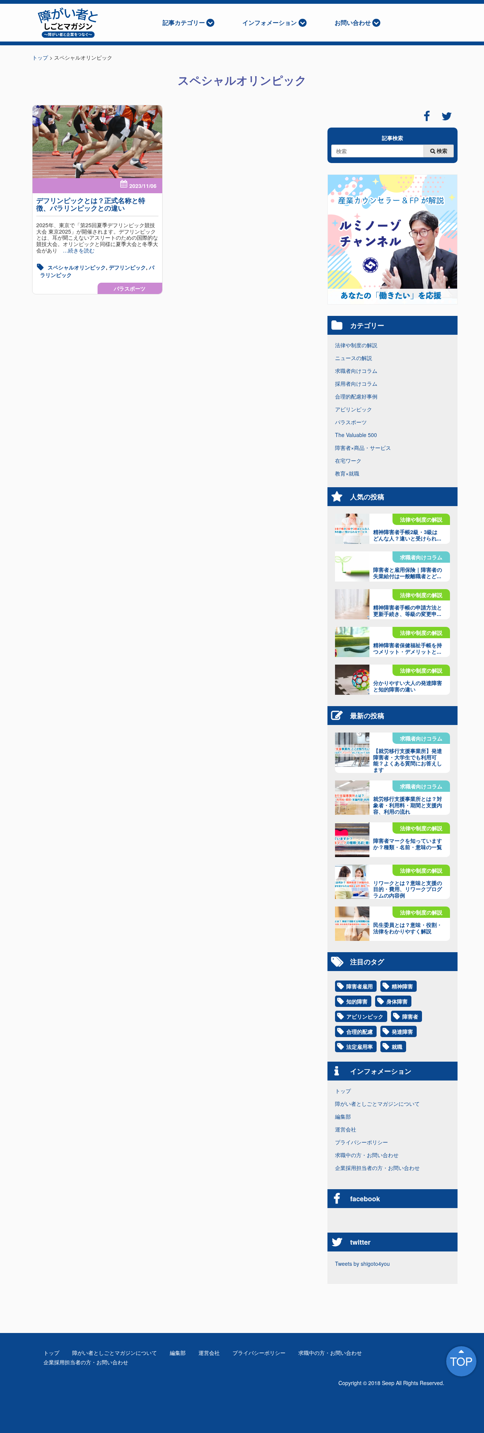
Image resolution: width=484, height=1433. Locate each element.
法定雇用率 (359, 1046)
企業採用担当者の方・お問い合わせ (377, 1167)
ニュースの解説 (353, 358)
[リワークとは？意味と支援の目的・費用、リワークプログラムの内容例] (352, 882)
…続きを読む (76, 250)
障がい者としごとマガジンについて (377, 1103)
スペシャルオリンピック (77, 267)
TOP (461, 1361)
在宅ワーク (348, 460)
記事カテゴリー (184, 22)
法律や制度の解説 (356, 345)
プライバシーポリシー (361, 1142)
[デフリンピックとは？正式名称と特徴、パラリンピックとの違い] (97, 141)
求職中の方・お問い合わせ (367, 1155)
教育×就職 (347, 473)
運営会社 (345, 1129)
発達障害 (402, 1031)
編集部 (343, 1116)
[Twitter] (446, 116)
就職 (397, 1046)
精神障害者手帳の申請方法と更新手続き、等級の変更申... (407, 610)
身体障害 (397, 1001)
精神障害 (402, 986)
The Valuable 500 (356, 435)
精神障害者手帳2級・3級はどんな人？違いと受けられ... (407, 535)
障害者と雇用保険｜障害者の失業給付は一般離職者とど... (407, 573)
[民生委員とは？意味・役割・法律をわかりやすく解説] (352, 924)
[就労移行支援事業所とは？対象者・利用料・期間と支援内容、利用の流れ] (352, 797)
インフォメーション (269, 22)
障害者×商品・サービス (363, 447)
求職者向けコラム (356, 370)
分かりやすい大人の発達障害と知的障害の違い (407, 686)
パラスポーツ (130, 288)
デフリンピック (127, 267)
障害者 (410, 1016)
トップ (343, 1090)
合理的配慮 (359, 1031)
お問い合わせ (353, 22)
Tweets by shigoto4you (362, 1263)
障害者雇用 (359, 986)
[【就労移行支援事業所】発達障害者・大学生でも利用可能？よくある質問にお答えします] (352, 750)
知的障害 (357, 1001)
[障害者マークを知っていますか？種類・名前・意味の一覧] (352, 839)
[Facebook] (427, 116)
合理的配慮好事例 (356, 396)
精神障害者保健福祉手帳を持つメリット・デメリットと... (407, 648)
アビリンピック (353, 409)
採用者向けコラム (356, 383)
